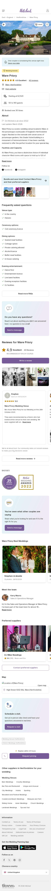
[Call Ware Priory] (5, 756)
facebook (8, 170)
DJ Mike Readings (13, 655)
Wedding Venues (9, 778)
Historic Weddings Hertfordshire (14, 743)
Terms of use (18, 822)
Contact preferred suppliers (25, 668)
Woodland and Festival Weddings (14, 795)
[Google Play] (27, 849)
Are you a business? (37, 829)
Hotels (18, 790)
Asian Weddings (21, 803)
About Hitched (7, 832)
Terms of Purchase (34, 822)
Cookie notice (21, 825)
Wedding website (17, 836)
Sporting (27, 790)
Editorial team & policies (25, 832)
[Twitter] (9, 860)
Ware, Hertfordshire (13, 85)
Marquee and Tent (34, 799)
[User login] (47, 10)
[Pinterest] (14, 860)
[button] (25, 187)
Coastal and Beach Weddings (13, 799)
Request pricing (29, 756)
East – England (8, 17)
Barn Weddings (7, 782)
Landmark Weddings (9, 807)
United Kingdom (14, 872)
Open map (42, 685)
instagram (22, 170)
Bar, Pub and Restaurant (11, 786)
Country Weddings (23, 782)
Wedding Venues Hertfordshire (13, 739)
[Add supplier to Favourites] (47, 24)
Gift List (4, 836)
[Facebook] (4, 860)
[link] (24, 564)
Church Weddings (37, 803)
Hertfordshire (21, 17)
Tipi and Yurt (25, 807)
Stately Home (7, 803)
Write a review (25, 360)
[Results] (4, 24)
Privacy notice (7, 825)
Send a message (14, 330)
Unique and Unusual (30, 786)
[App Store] (10, 849)
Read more (7, 161)
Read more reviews (24, 458)
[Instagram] (20, 860)
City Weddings (7, 790)
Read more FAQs (25, 293)
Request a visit (13, 727)
